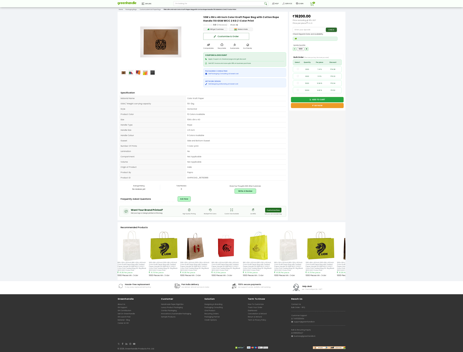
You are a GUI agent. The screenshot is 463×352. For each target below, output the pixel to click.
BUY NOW (318, 105)
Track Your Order (255, 307)
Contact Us (296, 304)
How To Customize (256, 304)
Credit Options (210, 320)
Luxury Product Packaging (172, 307)
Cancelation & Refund (257, 313)
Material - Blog (124, 320)
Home (121, 9)
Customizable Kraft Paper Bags (150, 9)
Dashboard (252, 310)
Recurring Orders (211, 313)
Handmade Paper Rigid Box (172, 304)
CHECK (331, 29)
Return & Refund (255, 317)
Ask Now (184, 199)
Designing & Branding (213, 304)
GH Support (122, 307)
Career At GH (123, 323)
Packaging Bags (131, 9)
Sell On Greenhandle (126, 313)
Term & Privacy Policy (257, 320)
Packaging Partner (212, 317)
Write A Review (245, 191)
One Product (209, 310)
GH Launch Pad (124, 317)
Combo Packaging (169, 310)
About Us (121, 304)
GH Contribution (124, 310)
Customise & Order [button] (228, 36)
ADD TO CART (318, 99)
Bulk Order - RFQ (298, 307)
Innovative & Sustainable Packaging (176, 313)
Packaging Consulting (213, 307)
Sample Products (168, 317)
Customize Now (273, 210)
